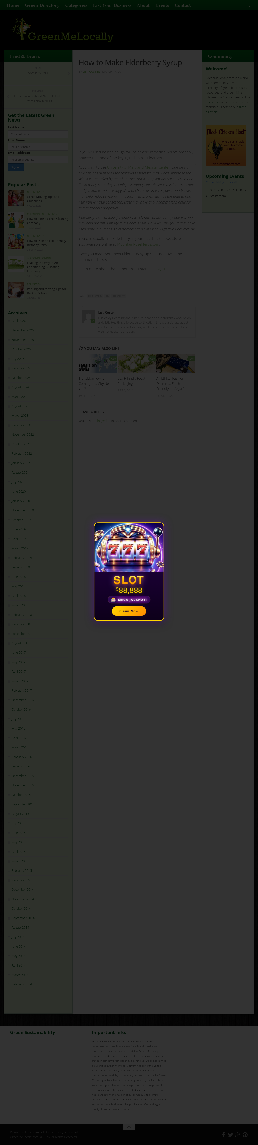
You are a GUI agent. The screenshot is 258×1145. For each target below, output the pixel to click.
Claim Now (129, 610)
